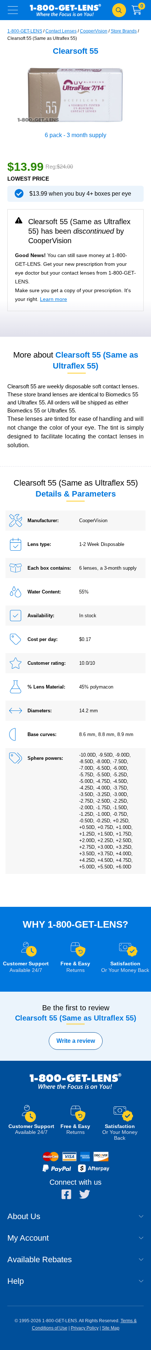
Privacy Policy (85, 1328)
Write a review (75, 1041)
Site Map (110, 1328)
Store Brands (124, 31)
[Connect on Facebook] (66, 1194)
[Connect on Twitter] (84, 1194)
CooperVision (93, 31)
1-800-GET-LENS (65, 10)
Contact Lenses (61, 31)
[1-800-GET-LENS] (75, 1088)
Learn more (53, 299)
